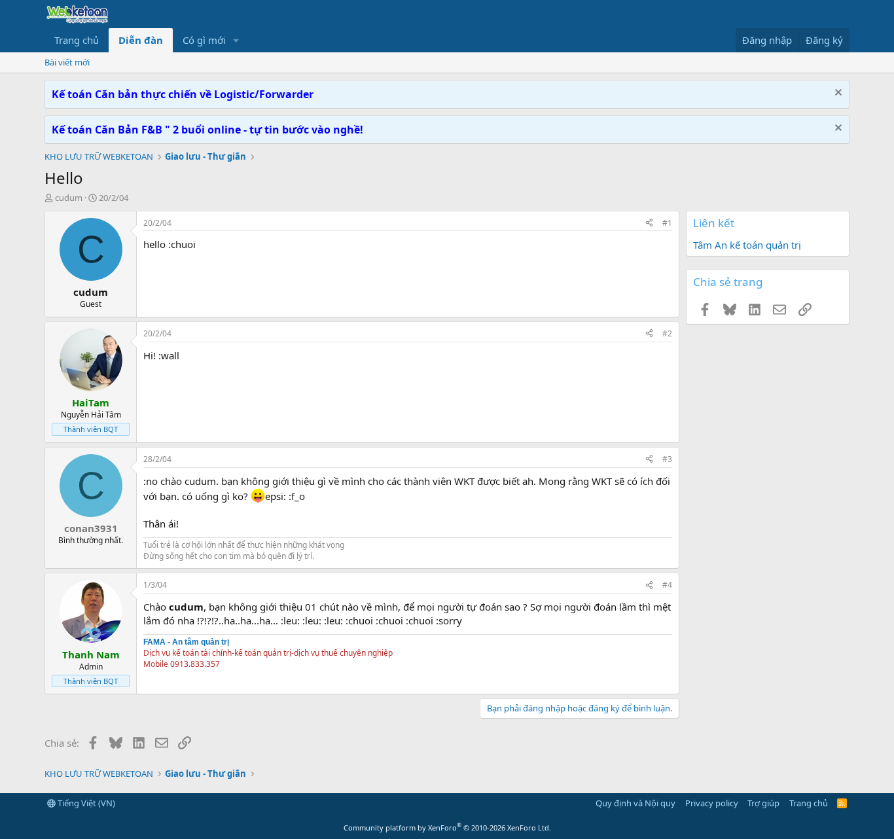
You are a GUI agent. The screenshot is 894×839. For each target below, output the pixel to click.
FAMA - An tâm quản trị (186, 642)
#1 (667, 222)
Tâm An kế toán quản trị (747, 244)
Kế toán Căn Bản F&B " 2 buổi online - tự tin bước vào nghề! (207, 129)
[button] (236, 40)
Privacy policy (711, 803)
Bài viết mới (67, 62)
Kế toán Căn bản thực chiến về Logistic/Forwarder (182, 94)
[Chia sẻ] (649, 223)
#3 (667, 459)
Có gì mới (204, 39)
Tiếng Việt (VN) (85, 803)
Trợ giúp (763, 803)
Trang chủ (76, 39)
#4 (667, 584)
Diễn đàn (140, 39)
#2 (667, 333)
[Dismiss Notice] (836, 94)
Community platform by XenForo (447, 827)
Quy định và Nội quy (635, 803)
